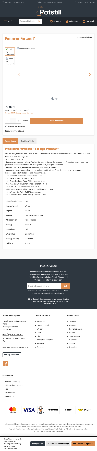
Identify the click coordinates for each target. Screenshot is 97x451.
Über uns (72, 325)
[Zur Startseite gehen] (48, 11)
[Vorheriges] (19, 74)
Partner (72, 333)
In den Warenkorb (57, 121)
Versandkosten (43, 424)
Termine (72, 322)
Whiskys (40, 329)
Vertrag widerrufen (11, 355)
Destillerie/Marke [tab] (27, 141)
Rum (39, 333)
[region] (48, 74)
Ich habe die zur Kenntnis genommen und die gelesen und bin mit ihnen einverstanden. (50, 301)
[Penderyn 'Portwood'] (54, 74)
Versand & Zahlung (12, 382)
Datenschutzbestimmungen (50, 299)
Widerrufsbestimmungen (14, 385)
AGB (47, 301)
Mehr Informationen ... (11, 448)
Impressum (9, 396)
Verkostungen (74, 336)
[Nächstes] (90, 74)
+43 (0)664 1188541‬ (13, 334)
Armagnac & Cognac (45, 340)
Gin (38, 336)
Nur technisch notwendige (58, 444)
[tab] (10, 141)
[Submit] (65, 286)
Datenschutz (10, 393)
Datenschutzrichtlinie (39, 293)
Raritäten (40, 343)
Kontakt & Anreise (76, 329)
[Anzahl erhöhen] (18, 121)
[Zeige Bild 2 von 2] (56, 99)
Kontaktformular (21, 347)
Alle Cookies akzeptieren (83, 444)
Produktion (73, 347)
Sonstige (40, 347)
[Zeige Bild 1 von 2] (52, 99)
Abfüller (72, 343)
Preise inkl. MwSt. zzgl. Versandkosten (19, 113)
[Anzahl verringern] (7, 121)
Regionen (73, 340)
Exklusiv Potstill (43, 325)
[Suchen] (39, 21)
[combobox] (28, 21)
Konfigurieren (37, 444)
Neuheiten (41, 322)
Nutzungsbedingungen (57, 293)
